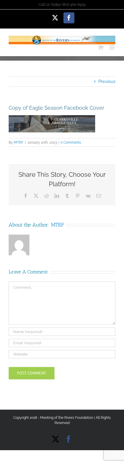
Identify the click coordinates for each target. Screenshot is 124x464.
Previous (106, 81)
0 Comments (71, 142)
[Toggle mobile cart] (101, 47)
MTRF (18, 142)
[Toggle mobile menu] (112, 47)
